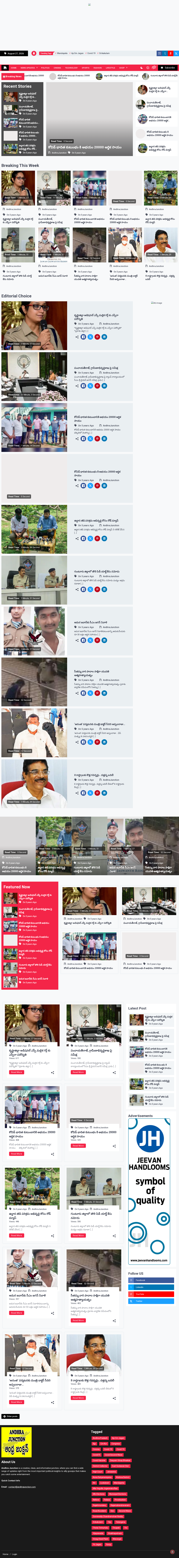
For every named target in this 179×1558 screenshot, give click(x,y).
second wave (125, 1511)
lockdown (104, 1483)
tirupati (116, 1528)
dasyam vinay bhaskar (120, 1460)
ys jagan (97, 1544)
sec (112, 1511)
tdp (109, 1522)
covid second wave (113, 1455)
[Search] (148, 68)
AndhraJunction (59, 148)
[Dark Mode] (141, 68)
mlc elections (98, 1494)
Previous (50, 119)
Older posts (12, 1416)
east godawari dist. (120, 1466)
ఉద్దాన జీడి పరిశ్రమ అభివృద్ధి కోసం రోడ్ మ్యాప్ (27, 149)
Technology (71, 68)
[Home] (5, 68)
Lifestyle (110, 68)
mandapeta (62, 53)
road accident (99, 1511)
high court (97, 1472)
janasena (111, 1472)
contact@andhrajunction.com (22, 1487)
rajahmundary (99, 1505)
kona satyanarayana (102, 1477)
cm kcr (104, 1444)
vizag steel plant (100, 1539)
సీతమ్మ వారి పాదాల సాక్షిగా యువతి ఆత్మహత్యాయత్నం (128, 76)
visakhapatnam (115, 1533)
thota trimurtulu (100, 1528)
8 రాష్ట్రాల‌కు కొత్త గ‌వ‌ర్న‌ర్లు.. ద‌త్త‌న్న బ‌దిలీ (94, 775)
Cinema (57, 68)
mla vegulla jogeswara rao (105, 1488)
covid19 (96, 1455)
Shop (122, 68)
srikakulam (104, 53)
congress (116, 1444)
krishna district (122, 1477)
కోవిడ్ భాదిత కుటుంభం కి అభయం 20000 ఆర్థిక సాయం (29, 136)
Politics (45, 68)
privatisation (120, 1500)
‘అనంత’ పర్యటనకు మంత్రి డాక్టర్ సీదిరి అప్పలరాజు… (99, 724)
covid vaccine (99, 1460)
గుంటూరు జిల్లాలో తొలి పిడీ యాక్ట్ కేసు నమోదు (39, 75)
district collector (100, 1466)
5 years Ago (31, 101)
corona (96, 1449)
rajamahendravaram (120, 1505)
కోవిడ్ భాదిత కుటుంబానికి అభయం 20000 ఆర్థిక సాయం (28, 123)
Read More (16, 1072)
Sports (85, 68)
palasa (107, 1500)
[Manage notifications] (172, 1552)
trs (125, 1528)
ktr (94, 1483)
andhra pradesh (100, 1438)
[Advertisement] (89, 29)
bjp (94, 1444)
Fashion (98, 68)
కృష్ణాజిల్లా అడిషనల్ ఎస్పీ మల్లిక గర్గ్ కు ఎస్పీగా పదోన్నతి (27, 97)
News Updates (28, 68)
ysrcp (108, 1544)
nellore (96, 1500)
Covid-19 (108, 1449)
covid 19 (91, 53)
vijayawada (98, 1533)
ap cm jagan (77, 53)
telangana (120, 1522)
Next (129, 119)
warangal (117, 1539)
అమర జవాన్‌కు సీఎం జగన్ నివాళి (81, 75)
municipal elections (117, 1494)
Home (14, 68)
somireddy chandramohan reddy (108, 1516)
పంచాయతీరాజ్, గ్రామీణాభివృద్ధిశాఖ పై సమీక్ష (28, 110)
